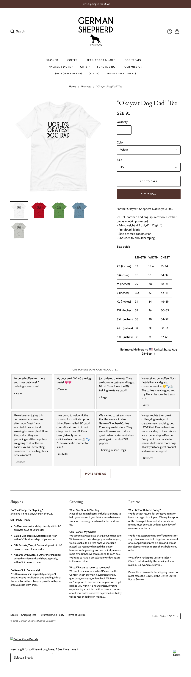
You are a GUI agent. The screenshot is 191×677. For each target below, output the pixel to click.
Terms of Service (76, 614)
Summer (52, 60)
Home (72, 86)
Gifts (84, 66)
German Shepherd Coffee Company (37, 620)
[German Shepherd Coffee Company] (95, 31)
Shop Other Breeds (69, 73)
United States (163, 616)
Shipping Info (28, 614)
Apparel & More (60, 66)
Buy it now (148, 194)
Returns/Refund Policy (52, 614)
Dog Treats (133, 60)
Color (120, 142)
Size (119, 160)
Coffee (72, 60)
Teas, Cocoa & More (101, 60)
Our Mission (133, 66)
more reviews (95, 473)
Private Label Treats (121, 73)
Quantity (122, 122)
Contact (95, 73)
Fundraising (106, 66)
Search (14, 614)
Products (86, 86)
